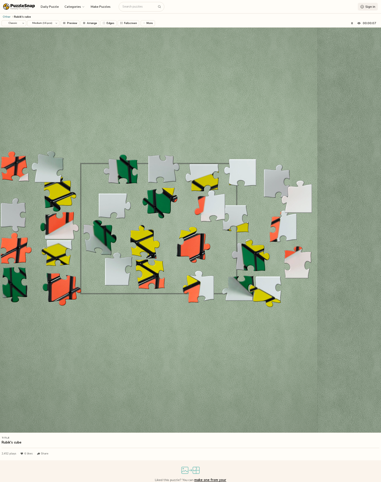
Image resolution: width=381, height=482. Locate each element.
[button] (74, 6)
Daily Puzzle (50, 7)
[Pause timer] (352, 23)
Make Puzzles (101, 7)
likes (28, 453)
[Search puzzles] (159, 7)
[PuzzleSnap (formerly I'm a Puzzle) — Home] (19, 7)
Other (7, 17)
